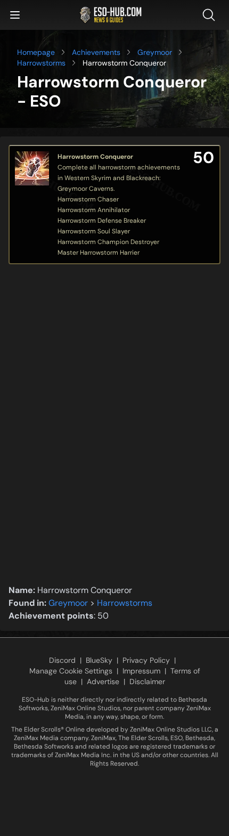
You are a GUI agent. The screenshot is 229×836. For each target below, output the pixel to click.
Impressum (141, 671)
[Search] (210, 15)
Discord (62, 660)
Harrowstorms (41, 63)
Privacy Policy (146, 660)
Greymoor (154, 52)
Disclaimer (147, 681)
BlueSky (99, 660)
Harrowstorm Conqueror (95, 156)
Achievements (96, 52)
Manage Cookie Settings (70, 671)
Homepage (36, 52)
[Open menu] (15, 15)
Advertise (103, 681)
